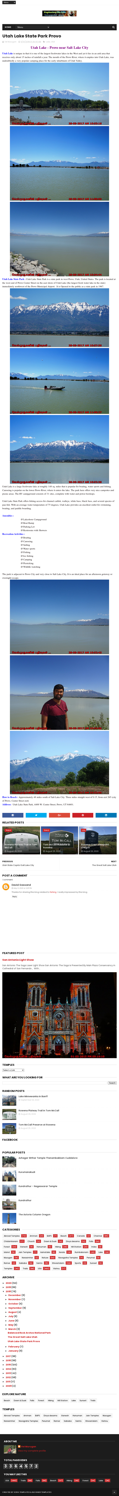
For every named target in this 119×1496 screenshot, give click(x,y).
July (11, 1316)
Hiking (58, 1246)
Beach (64, 1236)
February (14, 1346)
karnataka (45, 1252)
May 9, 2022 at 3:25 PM (22, 888)
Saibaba (23, 1263)
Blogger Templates (41, 1492)
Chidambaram (11, 1241)
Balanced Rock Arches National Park (29, 1332)
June (11, 1320)
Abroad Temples (12, 1236)
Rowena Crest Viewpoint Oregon (95, 846)
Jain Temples (25, 1252)
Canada (81, 1236)
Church (31, 1241)
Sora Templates (22, 1492)
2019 (8, 1287)
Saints (39, 1263)
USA (53, 41)
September (15, 1307)
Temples (8, 1268)
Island (7, 1252)
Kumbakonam (81, 1252)
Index (94, 1246)
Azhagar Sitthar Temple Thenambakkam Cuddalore (48, 1157)
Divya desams (73, 1241)
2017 (8, 1356)
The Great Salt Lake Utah (22, 1337)
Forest (7, 1246)
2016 (8, 1360)
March (12, 1329)
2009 (9, 1386)
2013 (8, 1373)
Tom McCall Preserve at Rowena (56, 846)
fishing (53, 892)
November (15, 1299)
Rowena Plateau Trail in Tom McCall (21, 846)
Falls (91, 1241)
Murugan (8, 1257)
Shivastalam (58, 1263)
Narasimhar (27, 1257)
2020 (9, 1283)
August (12, 1312)
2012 (8, 1377)
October (13, 1303)
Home (8, 27)
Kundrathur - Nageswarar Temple (38, 1186)
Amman (33, 1236)
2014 (8, 1369)
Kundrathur (25, 1200)
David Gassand (21, 885)
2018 (8, 1291)
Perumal (91, 1257)
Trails (8, 830)
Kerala (62, 1252)
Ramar (7, 1263)
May (11, 1324)
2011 (8, 1381)
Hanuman (41, 1246)
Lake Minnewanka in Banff (33, 1096)
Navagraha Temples (68, 1257)
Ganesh (24, 1246)
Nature (45, 1257)
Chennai (98, 1236)
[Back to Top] (114, 1492)
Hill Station (76, 1246)
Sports (78, 1263)
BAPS (49, 1236)
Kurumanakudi (27, 1172)
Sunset (93, 1263)
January (13, 1350)
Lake (48, 41)
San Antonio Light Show (18, 960)
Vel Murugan (28, 1446)
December (15, 1295)
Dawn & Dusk (50, 1241)
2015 (8, 1364)
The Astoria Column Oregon (34, 1214)
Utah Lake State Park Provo (24, 1341)
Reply (14, 896)
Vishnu (56, 1268)
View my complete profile (32, 1450)
